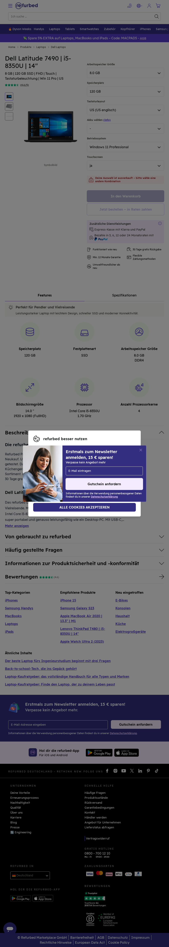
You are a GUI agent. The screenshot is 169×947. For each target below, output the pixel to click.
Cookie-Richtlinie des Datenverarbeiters (62, 478)
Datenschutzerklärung (77, 473)
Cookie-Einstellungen (87, 469)
